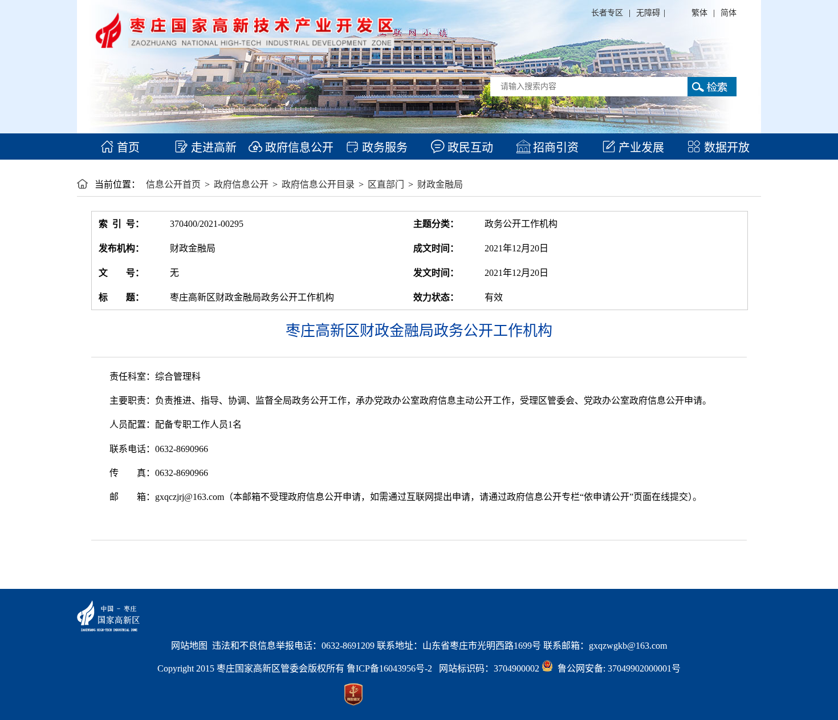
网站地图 (189, 645)
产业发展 (640, 147)
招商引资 (554, 147)
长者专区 (607, 13)
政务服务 (383, 147)
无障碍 (648, 13)
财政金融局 (440, 184)
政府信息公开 (297, 147)
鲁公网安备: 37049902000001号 (617, 668)
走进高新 (212, 147)
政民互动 (469, 147)
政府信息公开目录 (318, 184)
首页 (127, 147)
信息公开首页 (173, 184)
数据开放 (725, 147)
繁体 (699, 13)
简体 (729, 13)
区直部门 (386, 184)
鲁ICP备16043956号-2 (393, 668)
